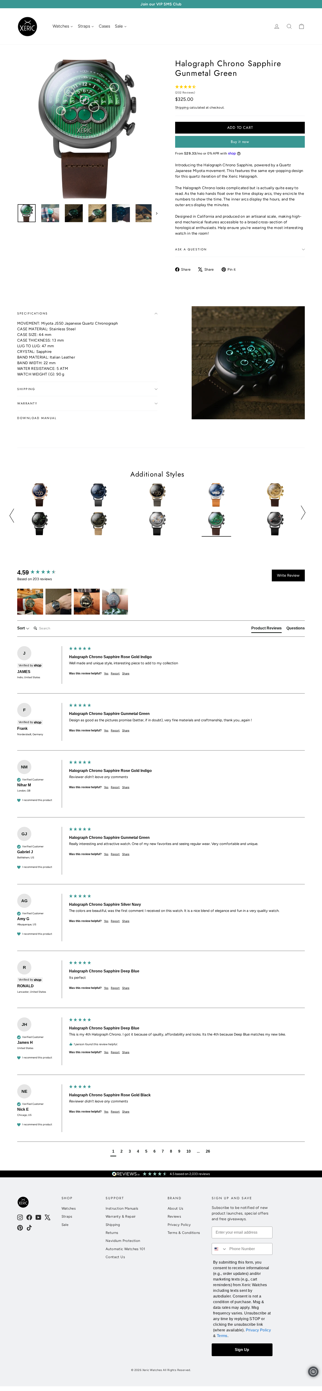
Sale (65, 1225)
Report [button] (115, 673)
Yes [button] (106, 673)
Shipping (182, 107)
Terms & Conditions (184, 1233)
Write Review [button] (288, 575)
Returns (112, 1233)
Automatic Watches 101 (125, 1249)
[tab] (266, 629)
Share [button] (125, 673)
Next (303, 513)
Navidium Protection (123, 1241)
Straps (67, 1216)
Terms (222, 1336)
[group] (42, 572)
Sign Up (242, 1350)
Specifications (32, 313)
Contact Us (115, 1257)
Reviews (174, 1216)
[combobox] (219, 1249)
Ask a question (191, 249)
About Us (175, 1208)
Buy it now (240, 141)
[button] (30, 602)
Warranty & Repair (121, 1216)
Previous (12, 516)
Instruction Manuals (122, 1208)
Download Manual (37, 418)
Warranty (27, 403)
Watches (69, 1208)
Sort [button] (21, 628)
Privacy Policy (179, 1225)
